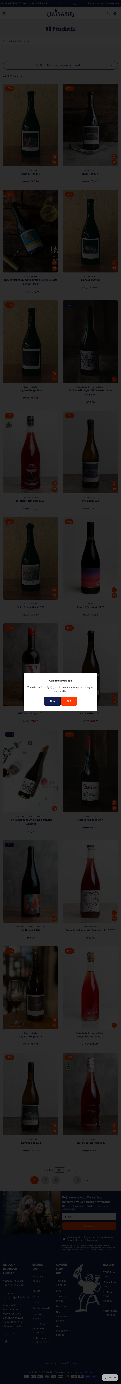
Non (52, 701)
